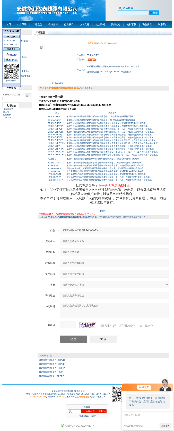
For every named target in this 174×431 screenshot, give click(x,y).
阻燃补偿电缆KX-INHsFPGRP (52, 360)
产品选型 (37, 24)
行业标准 (69, 24)
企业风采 (22, 24)
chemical (7, 117)
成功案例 (100, 24)
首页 (8, 24)
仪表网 (78, 397)
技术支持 (84, 24)
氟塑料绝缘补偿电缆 (65, 214)
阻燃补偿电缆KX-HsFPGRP (51, 376)
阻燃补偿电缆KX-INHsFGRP (52, 368)
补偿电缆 (79, 214)
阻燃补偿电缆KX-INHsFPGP (52, 364)
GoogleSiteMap (37, 397)
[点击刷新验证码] (87, 325)
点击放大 (58, 83)
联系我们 (163, 24)
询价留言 (147, 24)
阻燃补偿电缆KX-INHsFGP (51, 372)
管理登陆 (85, 397)
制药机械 (7, 114)
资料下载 (131, 24)
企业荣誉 (53, 24)
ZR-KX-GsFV (89, 214)
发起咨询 (165, 426)
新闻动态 (115, 24)
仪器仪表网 (8, 109)
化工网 (6, 112)
